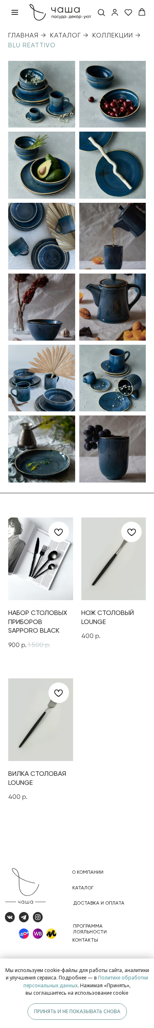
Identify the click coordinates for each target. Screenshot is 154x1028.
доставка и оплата (98, 903)
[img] (51, 933)
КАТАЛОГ (65, 35)
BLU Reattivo (32, 45)
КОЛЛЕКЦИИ (112, 35)
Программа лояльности (90, 929)
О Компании (87, 872)
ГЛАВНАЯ (23, 35)
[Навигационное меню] (14, 12)
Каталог (83, 888)
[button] (101, 12)
